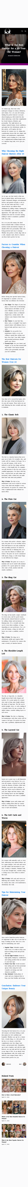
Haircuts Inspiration (14, 55)
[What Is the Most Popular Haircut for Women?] (14, 1131)
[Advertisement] (14, 14)
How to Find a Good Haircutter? (11, 1095)
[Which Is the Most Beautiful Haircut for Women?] (14, 1107)
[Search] (22, 31)
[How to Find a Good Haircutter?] (14, 1085)
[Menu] (25, 31)
